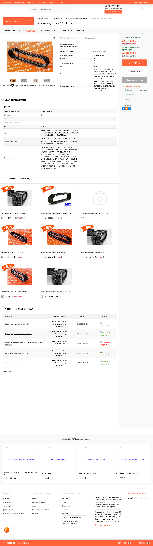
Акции (34, 506)
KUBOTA (111, 71)
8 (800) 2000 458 (112, 6)
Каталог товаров (12, 21)
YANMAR (97, 71)
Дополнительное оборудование (13, 513)
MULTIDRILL (98, 78)
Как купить (65, 498)
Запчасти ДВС (7, 506)
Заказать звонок (113, 12)
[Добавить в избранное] (54, 38)
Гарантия (65, 510)
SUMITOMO (109, 69)
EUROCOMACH (99, 74)
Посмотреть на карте (102, 525)
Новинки (35, 498)
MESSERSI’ (110, 76)
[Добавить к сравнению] (54, 43)
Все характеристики (98, 51)
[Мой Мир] (129, 108)
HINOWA (97, 76)
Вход (135, 2)
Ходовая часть (8, 502)
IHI (106, 71)
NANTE (96, 69)
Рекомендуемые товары (40, 510)
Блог (61, 2)
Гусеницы (6, 498)
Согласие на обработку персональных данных (70, 522)
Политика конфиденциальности (72, 517)
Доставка (52, 2)
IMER (103, 76)
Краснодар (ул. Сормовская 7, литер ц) (18, 334)
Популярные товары (39, 502)
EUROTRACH (110, 74)
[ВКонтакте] (123, 108)
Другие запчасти (8, 510)
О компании (19, 2)
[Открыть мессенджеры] (6, 530)
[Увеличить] (30, 57)
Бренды (31, 2)
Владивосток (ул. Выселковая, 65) (17, 324)
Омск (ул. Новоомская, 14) (14, 363)
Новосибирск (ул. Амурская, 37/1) (16, 353)
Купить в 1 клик (135, 71)
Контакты (65, 513)
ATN (102, 71)
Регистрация (143, 2)
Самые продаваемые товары (76, 439)
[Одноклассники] (126, 108)
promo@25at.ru (141, 498)
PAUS (102, 69)
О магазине (66, 506)
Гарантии (41, 2)
